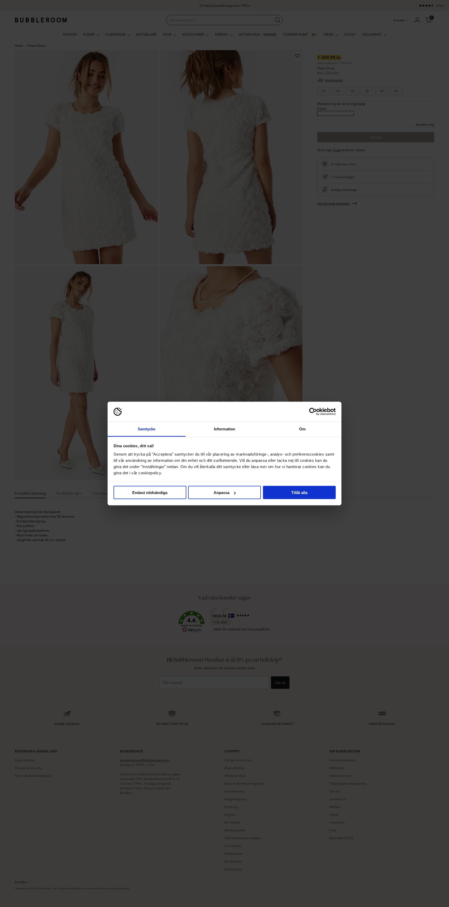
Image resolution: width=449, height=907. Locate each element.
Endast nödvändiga (149, 492)
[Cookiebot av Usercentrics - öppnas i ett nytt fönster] (313, 412)
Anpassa (221, 492)
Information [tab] (224, 428)
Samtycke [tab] (147, 428)
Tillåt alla (299, 492)
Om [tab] (302, 428)
